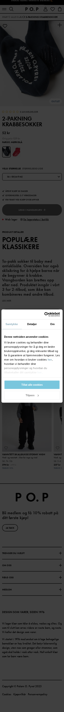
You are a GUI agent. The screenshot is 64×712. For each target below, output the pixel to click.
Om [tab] (52, 324)
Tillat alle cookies (32, 384)
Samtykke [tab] (12, 324)
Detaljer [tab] (32, 324)
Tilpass (30, 395)
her (50, 359)
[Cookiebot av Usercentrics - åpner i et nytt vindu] (45, 314)
